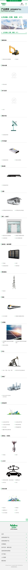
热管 (16, 263)
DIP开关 (4, 482)
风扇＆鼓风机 (18, 160)
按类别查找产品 (5, 540)
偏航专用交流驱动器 (7, 429)
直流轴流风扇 (5, 134)
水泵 (3, 109)
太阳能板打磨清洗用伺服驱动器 (8, 342)
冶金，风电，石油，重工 (8, 370)
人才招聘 (3, 557)
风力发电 (4, 427)
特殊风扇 (17, 265)
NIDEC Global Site (15, 0)
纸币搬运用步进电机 (20, 210)
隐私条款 (3, 560)
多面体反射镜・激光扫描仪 (8, 479)
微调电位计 (18, 479)
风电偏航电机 (18, 427)
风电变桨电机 (18, 424)
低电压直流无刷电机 (7, 59)
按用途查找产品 (5, 537)
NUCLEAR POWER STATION (7, 396)
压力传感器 (5, 316)
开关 (16, 482)
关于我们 (3, 554)
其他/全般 (5, 84)
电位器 (17, 59)
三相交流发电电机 (6, 424)
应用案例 (3, 544)
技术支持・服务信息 (6, 547)
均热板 (4, 263)
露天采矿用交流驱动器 (20, 370)
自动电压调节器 (6, 422)
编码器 (17, 507)
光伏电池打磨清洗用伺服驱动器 (20, 342)
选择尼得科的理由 (5, 550)
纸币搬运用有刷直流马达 (8, 210)
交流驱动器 (5, 238)
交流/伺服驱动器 (19, 238)
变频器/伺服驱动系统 (20, 235)
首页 (2, 534)
